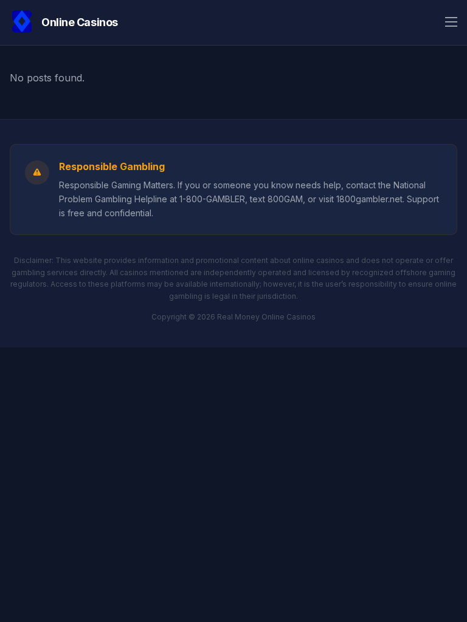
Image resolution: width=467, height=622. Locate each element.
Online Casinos (79, 22)
